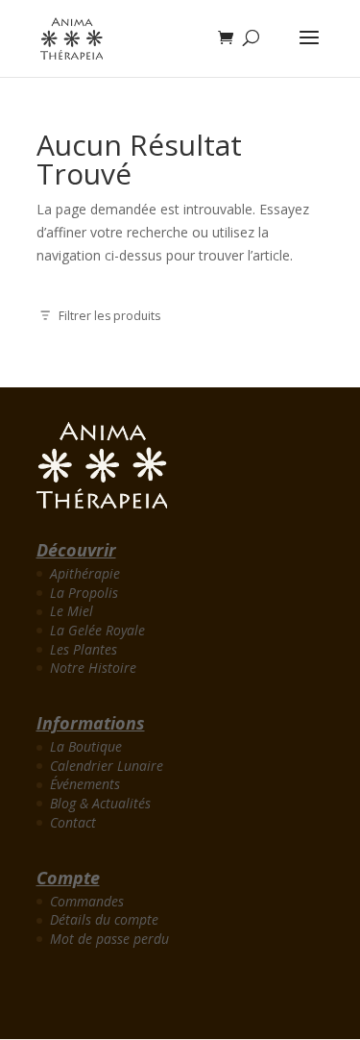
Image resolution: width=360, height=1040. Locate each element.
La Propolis (84, 592)
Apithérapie (85, 573)
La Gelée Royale (97, 630)
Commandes (87, 901)
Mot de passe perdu (109, 938)
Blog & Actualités (100, 803)
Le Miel (71, 611)
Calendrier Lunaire (106, 765)
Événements (85, 784)
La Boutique (86, 746)
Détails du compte (104, 919)
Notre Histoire (93, 667)
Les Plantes (83, 649)
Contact (73, 822)
